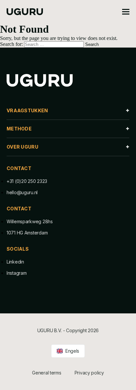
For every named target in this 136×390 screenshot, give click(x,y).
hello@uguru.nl (22, 192)
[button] (68, 111)
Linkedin (15, 262)
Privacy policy (89, 372)
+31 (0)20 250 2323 (27, 181)
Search (92, 44)
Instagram (16, 273)
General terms (46, 372)
